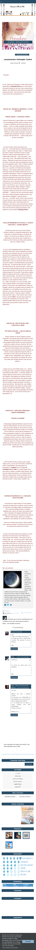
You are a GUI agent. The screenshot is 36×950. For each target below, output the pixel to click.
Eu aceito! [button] (28, 941)
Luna (26, 571)
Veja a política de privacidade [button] (10, 947)
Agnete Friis (18, 787)
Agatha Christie (17, 784)
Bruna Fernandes (16, 632)
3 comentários (27, 612)
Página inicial (18, 754)
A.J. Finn (18, 773)
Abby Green (18, 776)
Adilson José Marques (18, 779)
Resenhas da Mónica (25, 796)
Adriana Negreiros (17, 781)
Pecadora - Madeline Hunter (18, 42)
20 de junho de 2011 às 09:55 (23, 657)
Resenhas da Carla (10, 796)
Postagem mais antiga (28, 754)
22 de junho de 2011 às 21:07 (23, 687)
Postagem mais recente (9, 754)
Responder (14, 649)
